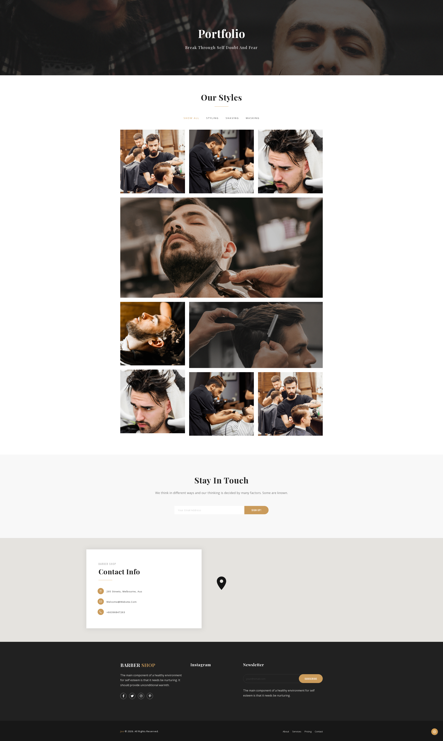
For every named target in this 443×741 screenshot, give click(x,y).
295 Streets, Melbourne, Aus (124, 591)
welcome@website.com (121, 601)
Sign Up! (256, 510)
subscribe (311, 678)
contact (319, 731)
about (286, 731)
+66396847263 (115, 612)
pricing (308, 731)
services (296, 731)
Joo (122, 731)
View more (152, 161)
